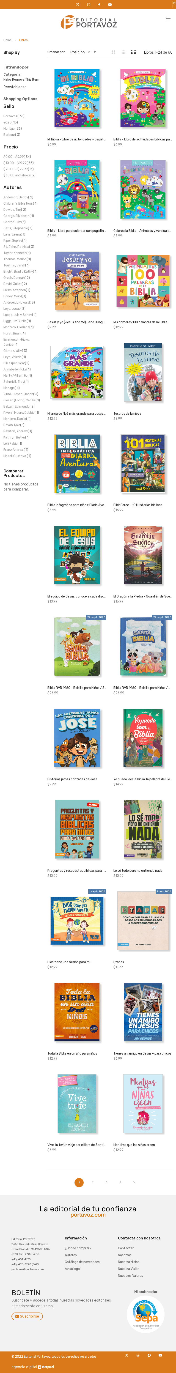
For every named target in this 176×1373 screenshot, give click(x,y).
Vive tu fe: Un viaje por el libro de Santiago (77, 1145)
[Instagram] (139, 1354)
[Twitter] (128, 1354)
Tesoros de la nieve (127, 414)
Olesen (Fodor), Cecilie (21, 400)
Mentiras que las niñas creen (134, 1145)
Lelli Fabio (12, 444)
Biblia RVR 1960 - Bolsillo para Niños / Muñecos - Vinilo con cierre (143, 688)
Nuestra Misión (129, 1262)
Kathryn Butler (16, 437)
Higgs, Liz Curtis (17, 321)
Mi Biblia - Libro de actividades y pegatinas (77, 139)
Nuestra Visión (128, 1269)
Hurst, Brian (14, 333)
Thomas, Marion (17, 259)
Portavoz (14, 116)
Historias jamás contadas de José (72, 779)
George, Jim (14, 222)
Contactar (126, 1248)
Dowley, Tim (14, 210)
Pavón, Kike (14, 425)
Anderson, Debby (18, 197)
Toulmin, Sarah (16, 265)
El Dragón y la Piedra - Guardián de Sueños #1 (143, 596)
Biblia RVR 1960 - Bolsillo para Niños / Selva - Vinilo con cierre (77, 688)
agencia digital (24, 1367)
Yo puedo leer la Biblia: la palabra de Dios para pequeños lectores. (143, 779)
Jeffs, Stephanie (17, 228)
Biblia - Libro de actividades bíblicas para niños (143, 139)
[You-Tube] (161, 1354)
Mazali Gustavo (17, 456)
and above (19, 175)
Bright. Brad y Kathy (20, 272)
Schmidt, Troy (16, 382)
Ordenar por (56, 52)
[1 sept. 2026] (77, 922)
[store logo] (88, 20)
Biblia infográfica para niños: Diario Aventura (77, 505)
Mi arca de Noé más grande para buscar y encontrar (77, 414)
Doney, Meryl (14, 296)
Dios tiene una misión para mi (68, 962)
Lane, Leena (14, 234)
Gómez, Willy (15, 351)
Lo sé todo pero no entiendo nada (137, 871)
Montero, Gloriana (18, 327)
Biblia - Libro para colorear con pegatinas (77, 231)
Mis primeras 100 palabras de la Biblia (140, 322)
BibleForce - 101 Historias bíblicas (137, 505)
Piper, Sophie (15, 241)
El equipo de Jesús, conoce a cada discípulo (77, 596)
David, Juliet (15, 284)
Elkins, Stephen (16, 290)
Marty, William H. (17, 376)
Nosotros (125, 1255)
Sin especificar (16, 363)
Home (7, 40)
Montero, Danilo (16, 419)
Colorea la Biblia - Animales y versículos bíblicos (143, 231)
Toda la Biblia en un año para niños (72, 1053)
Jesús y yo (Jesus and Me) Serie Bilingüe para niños (77, 322)
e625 (10, 122)
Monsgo (12, 129)
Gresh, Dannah (16, 278)
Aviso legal (72, 1269)
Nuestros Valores (130, 1276)
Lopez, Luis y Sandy (19, 315)
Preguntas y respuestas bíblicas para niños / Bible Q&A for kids (77, 871)
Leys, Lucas (14, 309)
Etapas (118, 962)
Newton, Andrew (17, 431)
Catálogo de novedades (82, 1262)
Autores (71, 1255)
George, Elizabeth (18, 216)
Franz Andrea (15, 450)
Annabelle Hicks (17, 369)
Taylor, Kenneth (17, 253)
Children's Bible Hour (20, 204)
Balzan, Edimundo (19, 406)
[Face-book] (150, 1354)
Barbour (11, 135)
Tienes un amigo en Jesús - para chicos (142, 1053)
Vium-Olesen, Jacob (20, 394)
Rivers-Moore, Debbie (21, 413)
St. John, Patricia (18, 247)
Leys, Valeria (14, 357)
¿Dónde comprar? (78, 1248)
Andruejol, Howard (19, 302)
